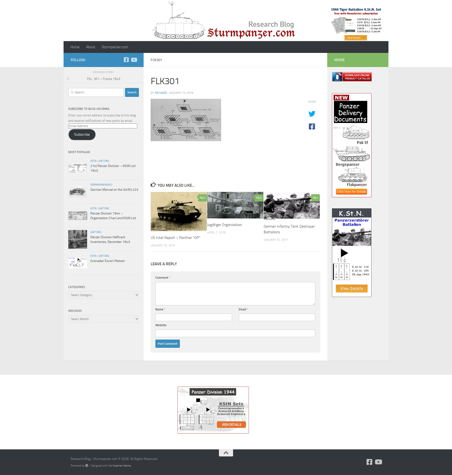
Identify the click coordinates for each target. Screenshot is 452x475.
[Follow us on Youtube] (134, 60)
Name (160, 309)
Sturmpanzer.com (115, 47)
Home (75, 47)
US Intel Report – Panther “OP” (175, 237)
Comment (162, 277)
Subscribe (82, 134)
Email (243, 309)
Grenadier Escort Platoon (107, 261)
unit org (103, 160)
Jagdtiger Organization (224, 224)
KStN (93, 160)
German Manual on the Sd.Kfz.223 (114, 190)
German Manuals (101, 184)
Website (160, 325)
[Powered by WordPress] (86, 465)
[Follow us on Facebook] (126, 60)
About (90, 47)
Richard (161, 93)
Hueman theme (122, 465)
